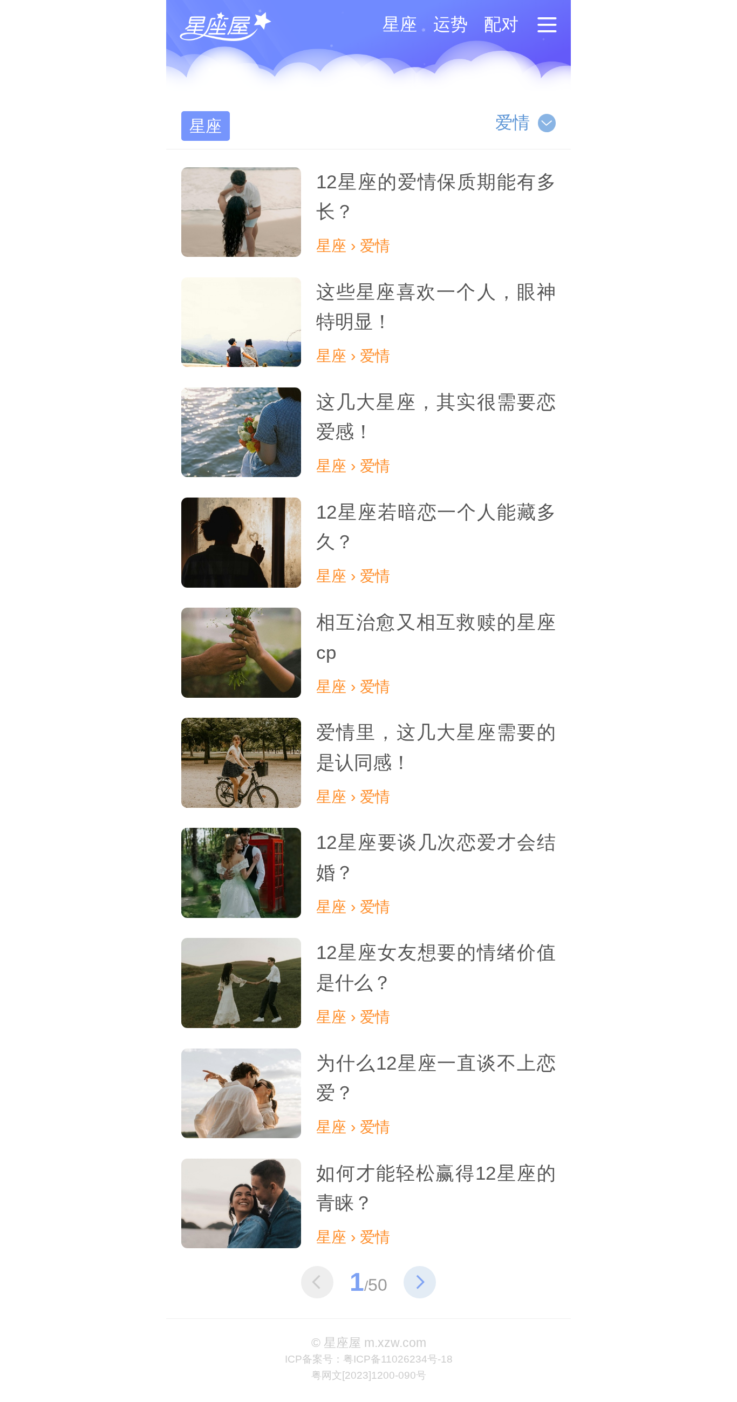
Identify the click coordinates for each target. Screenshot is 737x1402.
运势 (450, 24)
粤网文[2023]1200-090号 (368, 1375)
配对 (501, 24)
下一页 (420, 1282)
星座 (400, 24)
